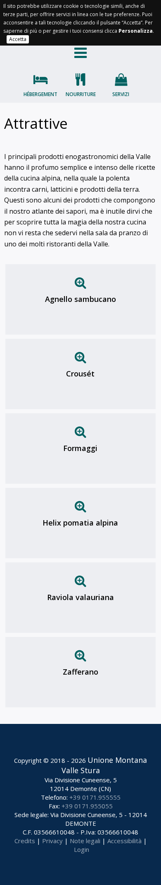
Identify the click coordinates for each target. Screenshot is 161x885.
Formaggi (80, 448)
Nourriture (81, 94)
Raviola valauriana (80, 597)
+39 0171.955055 (87, 806)
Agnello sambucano (80, 299)
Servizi (120, 94)
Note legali (85, 841)
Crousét (80, 374)
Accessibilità (124, 841)
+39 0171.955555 (95, 797)
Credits (24, 841)
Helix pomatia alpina (80, 523)
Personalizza (135, 30)
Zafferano (80, 672)
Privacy (52, 841)
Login (81, 849)
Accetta (17, 39)
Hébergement (40, 94)
